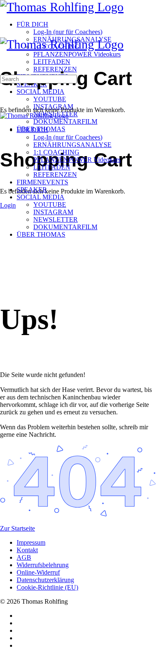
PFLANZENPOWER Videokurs (77, 159)
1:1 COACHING (56, 152)
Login (8, 205)
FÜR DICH (32, 129)
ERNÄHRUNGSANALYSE (72, 144)
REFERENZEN (55, 174)
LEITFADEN (51, 167)
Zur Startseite (17, 528)
